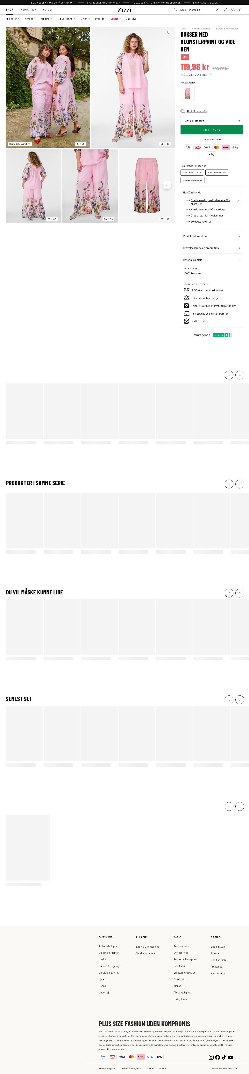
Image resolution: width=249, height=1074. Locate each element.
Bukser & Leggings (201, 28)
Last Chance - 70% (192, 172)
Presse (215, 953)
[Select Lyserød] (188, 93)
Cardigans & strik (109, 972)
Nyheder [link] (30, 18)
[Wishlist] (169, 32)
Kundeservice (181, 946)
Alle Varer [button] (11, 18)
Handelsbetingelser (131, 1068)
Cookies (150, 1068)
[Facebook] (217, 1056)
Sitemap (163, 1068)
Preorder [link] (100, 18)
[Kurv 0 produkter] (241, 9)
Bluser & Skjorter (109, 952)
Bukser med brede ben (227, 28)
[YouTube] (230, 1056)
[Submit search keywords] (176, 10)
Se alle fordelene (145, 953)
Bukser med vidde (217, 172)
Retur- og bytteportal (186, 959)
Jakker (103, 959)
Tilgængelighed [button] (182, 992)
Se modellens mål (18, 143)
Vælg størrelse (194, 120)
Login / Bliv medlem (147, 946)
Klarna (177, 985)
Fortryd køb (180, 999)
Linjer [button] (84, 18)
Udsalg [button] (114, 18)
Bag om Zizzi (218, 946)
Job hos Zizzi (218, 959)
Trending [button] (44, 18)
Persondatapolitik (108, 1068)
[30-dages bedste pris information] (210, 74)
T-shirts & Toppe (108, 946)
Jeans (102, 985)
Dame (184, 28)
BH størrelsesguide (185, 972)
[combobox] (191, 9)
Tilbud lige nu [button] (65, 18)
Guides (48, 9)
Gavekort (179, 979)
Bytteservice (181, 952)
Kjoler (102, 979)
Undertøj (104, 992)
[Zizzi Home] (124, 9)
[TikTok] (224, 1056)
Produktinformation (195, 236)
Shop (9, 9)
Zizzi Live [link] (131, 18)
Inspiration (28, 9)
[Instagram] (211, 1056)
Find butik (179, 966)
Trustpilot (216, 966)
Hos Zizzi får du (192, 192)
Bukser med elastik (192, 180)
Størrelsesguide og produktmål (201, 247)
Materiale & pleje (192, 259)
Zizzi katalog (218, 973)
